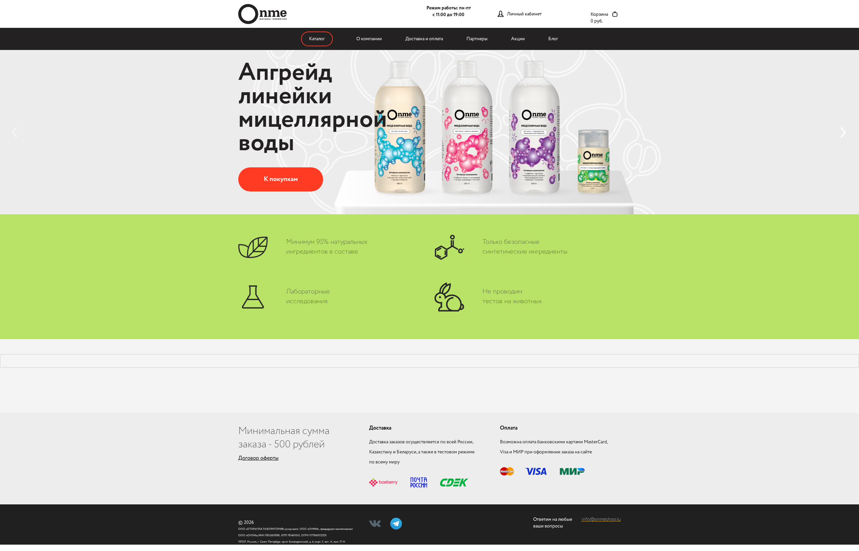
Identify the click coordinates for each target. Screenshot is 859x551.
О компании (369, 39)
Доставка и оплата (424, 39)
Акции (518, 39)
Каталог (317, 39)
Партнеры (477, 39)
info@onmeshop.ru (601, 519)
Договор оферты (258, 458)
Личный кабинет (524, 14)
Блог (553, 39)
